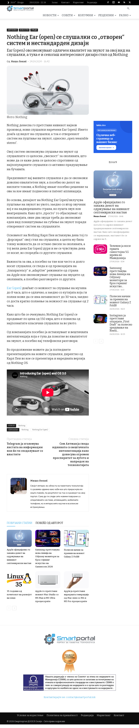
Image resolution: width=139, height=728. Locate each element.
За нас (55, 2)
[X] (129, 2)
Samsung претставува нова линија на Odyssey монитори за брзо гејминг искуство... (120, 277)
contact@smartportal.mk (80, 697)
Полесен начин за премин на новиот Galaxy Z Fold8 (74, 553)
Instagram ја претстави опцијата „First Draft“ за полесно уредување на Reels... (121, 323)
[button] (128, 8)
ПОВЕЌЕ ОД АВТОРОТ (49, 523)
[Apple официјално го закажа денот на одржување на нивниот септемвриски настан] (19, 538)
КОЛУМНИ (85, 15)
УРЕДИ (34, 30)
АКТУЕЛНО (12, 30)
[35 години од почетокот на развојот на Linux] (19, 579)
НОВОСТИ (49, 15)
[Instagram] (113, 2)
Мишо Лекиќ (19, 61)
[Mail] (118, 2)
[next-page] (14, 608)
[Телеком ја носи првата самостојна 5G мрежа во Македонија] (100, 249)
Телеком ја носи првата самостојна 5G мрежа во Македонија (120, 252)
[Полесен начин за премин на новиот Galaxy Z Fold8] (76, 538)
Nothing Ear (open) (40, 430)
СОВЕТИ (67, 15)
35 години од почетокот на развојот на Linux (19, 594)
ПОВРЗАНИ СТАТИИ (19, 523)
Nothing (21, 426)
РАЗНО (123, 15)
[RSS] (124, 2)
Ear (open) (14, 288)
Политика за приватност (62, 715)
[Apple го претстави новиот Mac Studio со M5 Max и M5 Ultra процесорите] (47, 579)
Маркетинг (78, 2)
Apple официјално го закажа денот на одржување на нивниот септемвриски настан (19, 556)
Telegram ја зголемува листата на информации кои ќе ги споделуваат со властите (25, 449)
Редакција (92, 2)
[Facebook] (108, 2)
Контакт (65, 2)
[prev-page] (9, 608)
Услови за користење (30, 715)
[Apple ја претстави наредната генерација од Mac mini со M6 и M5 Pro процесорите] (76, 579)
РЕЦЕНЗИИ (106, 15)
